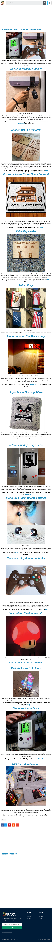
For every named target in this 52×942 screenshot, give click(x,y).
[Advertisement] (26, 15)
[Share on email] (17, 825)
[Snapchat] (9, 932)
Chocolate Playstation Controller (26, 558)
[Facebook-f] (3, 932)
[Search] (44, 3)
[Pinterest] (7, 932)
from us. (29, 817)
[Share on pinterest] (9, 825)
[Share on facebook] (2, 825)
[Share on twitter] (5, 825)
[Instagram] (5, 932)
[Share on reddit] (13, 825)
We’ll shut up (26, 332)
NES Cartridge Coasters (26, 764)
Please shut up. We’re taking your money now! (26, 662)
